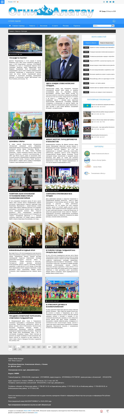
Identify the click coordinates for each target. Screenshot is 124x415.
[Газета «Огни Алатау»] (51, 11)
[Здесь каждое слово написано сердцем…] (62, 57)
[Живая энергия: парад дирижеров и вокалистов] (62, 123)
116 (59, 347)
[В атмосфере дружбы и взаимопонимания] (62, 288)
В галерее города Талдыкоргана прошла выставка (60, 251)
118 (70, 347)
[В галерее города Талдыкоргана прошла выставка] (62, 234)
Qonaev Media (97, 167)
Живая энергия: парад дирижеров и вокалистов (61, 140)
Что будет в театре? (18, 58)
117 (65, 347)
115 (54, 347)
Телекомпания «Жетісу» (98, 173)
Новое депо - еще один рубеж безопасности (104, 127)
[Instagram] (104, 2)
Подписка (77, 26)
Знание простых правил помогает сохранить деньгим (105, 87)
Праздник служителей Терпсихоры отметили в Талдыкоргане (25, 317)
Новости (32, 26)
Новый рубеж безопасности (99, 135)
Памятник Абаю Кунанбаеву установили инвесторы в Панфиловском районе (22, 196)
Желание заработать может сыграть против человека (105, 74)
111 (33, 347)
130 (15, 349)
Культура (24, 31)
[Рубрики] (2, 2)
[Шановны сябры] (25, 124)
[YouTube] (110, 2)
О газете (55, 26)
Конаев (10, 2)
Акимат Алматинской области (100, 153)
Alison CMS (27, 410)
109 (23, 347)
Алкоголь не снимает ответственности (101, 92)
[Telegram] (113, 2)
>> (20, 349)
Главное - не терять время (97, 83)
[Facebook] (107, 2)
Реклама (66, 26)
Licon (35, 412)
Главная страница (18, 26)
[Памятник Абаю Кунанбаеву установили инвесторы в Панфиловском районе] (25, 177)
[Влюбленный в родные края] (25, 234)
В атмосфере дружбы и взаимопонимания (56, 306)
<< (10, 347)
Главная (11, 31)
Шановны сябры (17, 141)
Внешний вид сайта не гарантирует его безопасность (105, 78)
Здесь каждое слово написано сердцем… (60, 84)
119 (75, 347)
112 (39, 347)
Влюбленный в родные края (22, 250)
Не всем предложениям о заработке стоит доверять (105, 70)
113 (44, 347)
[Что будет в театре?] (25, 44)
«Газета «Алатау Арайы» (98, 160)
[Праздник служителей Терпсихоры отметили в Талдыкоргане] (25, 294)
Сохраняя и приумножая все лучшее (59, 195)
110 (28, 347)
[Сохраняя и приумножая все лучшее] (62, 177)
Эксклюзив (43, 26)
